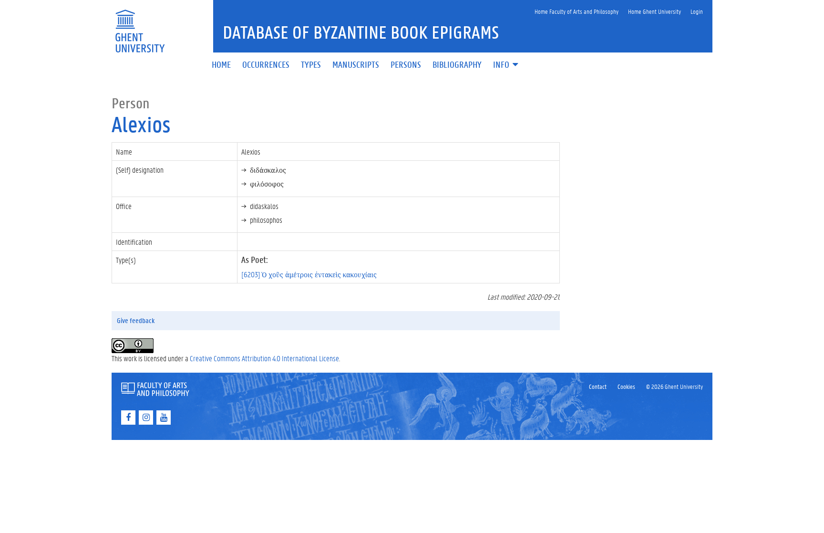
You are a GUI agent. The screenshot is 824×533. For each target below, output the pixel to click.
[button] (506, 65)
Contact (598, 386)
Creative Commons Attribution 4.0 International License (264, 358)
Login (696, 11)
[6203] (309, 274)
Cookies (626, 386)
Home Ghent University (654, 11)
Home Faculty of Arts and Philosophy (576, 11)
